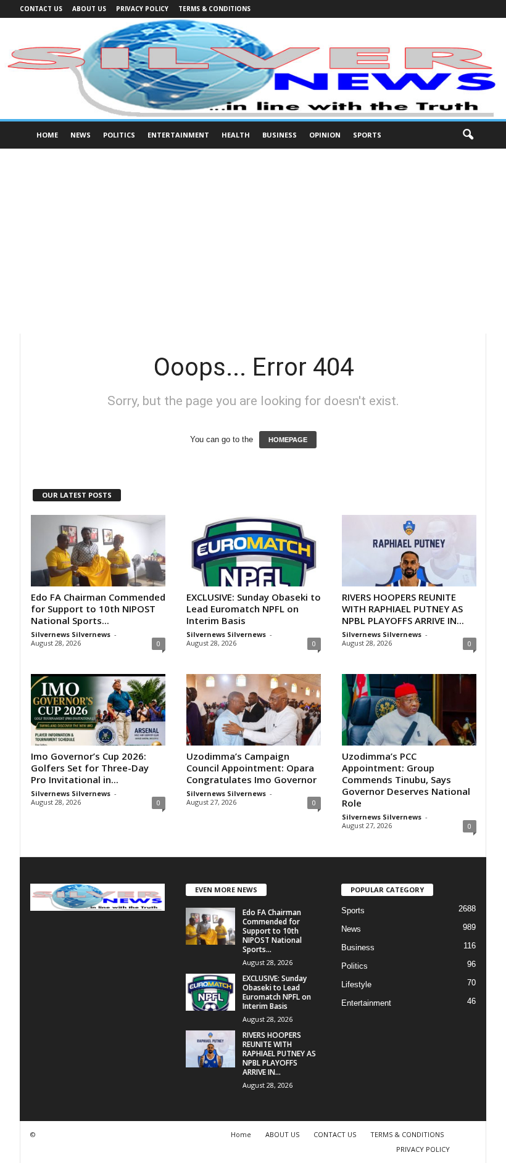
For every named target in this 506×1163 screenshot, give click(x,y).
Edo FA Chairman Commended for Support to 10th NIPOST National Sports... (98, 609)
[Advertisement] (253, 241)
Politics (119, 134)
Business (279, 134)
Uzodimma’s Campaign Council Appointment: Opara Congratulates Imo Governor (251, 768)
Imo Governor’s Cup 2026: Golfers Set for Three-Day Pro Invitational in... (90, 768)
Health (236, 134)
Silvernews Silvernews (70, 634)
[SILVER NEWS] (253, 68)
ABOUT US (89, 8)
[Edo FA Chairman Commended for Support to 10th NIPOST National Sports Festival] (98, 550)
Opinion (325, 134)
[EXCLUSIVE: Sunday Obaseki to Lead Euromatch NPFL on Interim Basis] (253, 550)
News (80, 134)
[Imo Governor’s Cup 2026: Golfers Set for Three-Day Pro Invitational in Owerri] (98, 710)
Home (47, 134)
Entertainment (178, 134)
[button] (467, 135)
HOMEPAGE (287, 439)
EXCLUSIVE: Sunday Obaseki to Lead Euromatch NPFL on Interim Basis (253, 609)
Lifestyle (356, 984)
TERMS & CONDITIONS (214, 8)
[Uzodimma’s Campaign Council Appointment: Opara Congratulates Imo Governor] (253, 710)
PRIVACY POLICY (142, 8)
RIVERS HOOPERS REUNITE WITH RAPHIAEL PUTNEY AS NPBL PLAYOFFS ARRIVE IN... (403, 609)
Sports (367, 134)
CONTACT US (41, 8)
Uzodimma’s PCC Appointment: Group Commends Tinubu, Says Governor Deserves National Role (406, 779)
